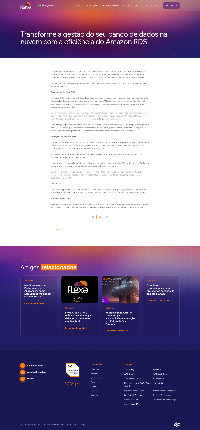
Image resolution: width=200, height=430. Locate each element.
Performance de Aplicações (164, 391)
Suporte (94, 395)
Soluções (95, 369)
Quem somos (97, 378)
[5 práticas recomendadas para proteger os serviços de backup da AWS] (161, 306)
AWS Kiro (157, 369)
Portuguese (47, 5)
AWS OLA (128, 374)
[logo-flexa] (25, 5)
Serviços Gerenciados (162, 395)
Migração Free (159, 383)
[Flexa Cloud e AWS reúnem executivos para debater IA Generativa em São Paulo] (79, 306)
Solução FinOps (131, 400)
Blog (93, 382)
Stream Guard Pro (132, 404)
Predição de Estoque (133, 395)
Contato (95, 391)
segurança (67, 125)
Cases (93, 386)
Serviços (94, 374)
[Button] (67, 384)
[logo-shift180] (177, 424)
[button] (99, 6)
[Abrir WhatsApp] (193, 423)
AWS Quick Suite (160, 374)
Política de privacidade (73, 424)
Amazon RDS (103, 74)
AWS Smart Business (133, 379)
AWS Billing (129, 369)
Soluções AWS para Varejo (164, 400)
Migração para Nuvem (134, 391)
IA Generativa (158, 379)
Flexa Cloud (57, 204)
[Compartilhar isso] (93, 217)
